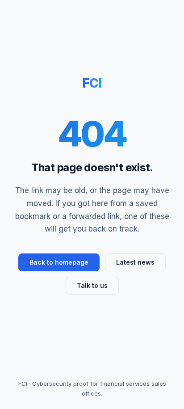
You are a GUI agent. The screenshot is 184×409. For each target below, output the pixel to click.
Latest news (135, 262)
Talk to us (92, 285)
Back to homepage (58, 262)
